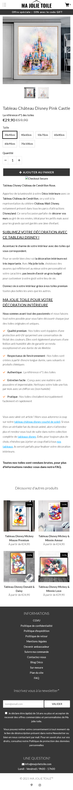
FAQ (36, 678)
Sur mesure (36, 667)
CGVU (36, 620)
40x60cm (26, 134)
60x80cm (59, 134)
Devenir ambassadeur (36, 646)
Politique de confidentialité (36, 625)
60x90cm (10, 143)
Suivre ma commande (36, 651)
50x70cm (43, 134)
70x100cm (27, 143)
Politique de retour (36, 636)
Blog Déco (36, 662)
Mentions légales (36, 641)
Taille (6, 127)
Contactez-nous (36, 657)
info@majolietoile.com (37, 764)
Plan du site (36, 672)
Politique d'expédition (36, 630)
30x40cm (10, 134)
